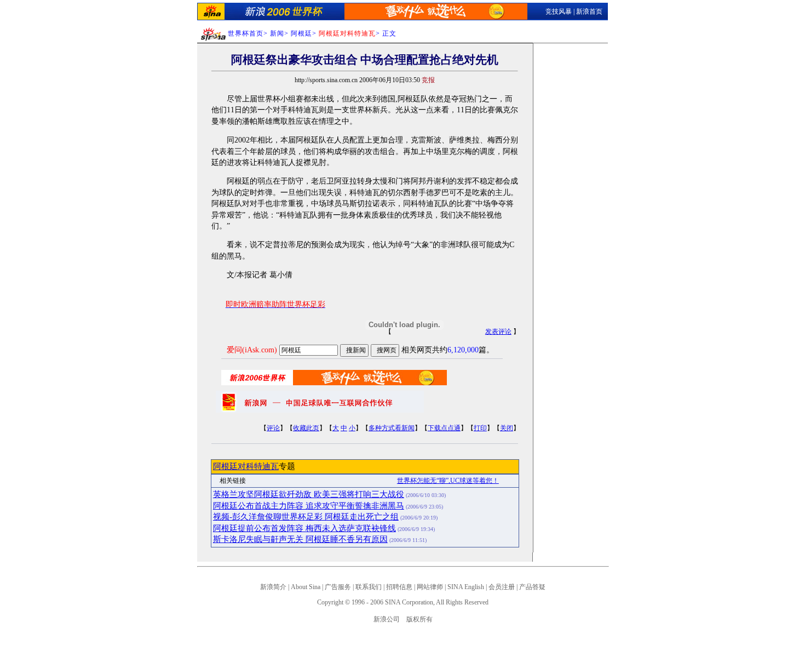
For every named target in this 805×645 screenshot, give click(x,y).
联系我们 (368, 587)
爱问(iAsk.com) (252, 350)
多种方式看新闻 (392, 428)
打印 (480, 428)
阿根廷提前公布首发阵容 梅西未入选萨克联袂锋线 (304, 528)
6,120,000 (463, 350)
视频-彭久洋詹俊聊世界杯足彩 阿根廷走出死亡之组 (306, 516)
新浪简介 (273, 587)
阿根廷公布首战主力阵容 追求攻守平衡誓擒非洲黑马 (308, 505)
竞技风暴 (558, 11)
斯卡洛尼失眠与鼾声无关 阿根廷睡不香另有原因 (300, 539)
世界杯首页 (245, 33)
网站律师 (430, 587)
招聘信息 (399, 587)
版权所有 (419, 619)
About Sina (305, 587)
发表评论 (498, 331)
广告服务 (338, 587)
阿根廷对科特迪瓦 (246, 466)
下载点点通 (444, 428)
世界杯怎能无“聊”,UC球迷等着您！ (448, 480)
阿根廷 (301, 33)
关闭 (506, 428)
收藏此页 (306, 428)
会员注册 (501, 587)
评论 (273, 428)
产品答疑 (532, 587)
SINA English (465, 587)
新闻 (277, 33)
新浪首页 (589, 11)
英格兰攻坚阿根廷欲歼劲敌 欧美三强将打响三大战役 (308, 494)
